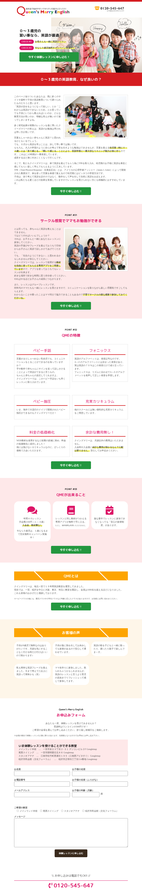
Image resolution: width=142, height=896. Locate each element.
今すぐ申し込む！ (71, 191)
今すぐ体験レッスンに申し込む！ (49, 57)
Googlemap (92, 749)
